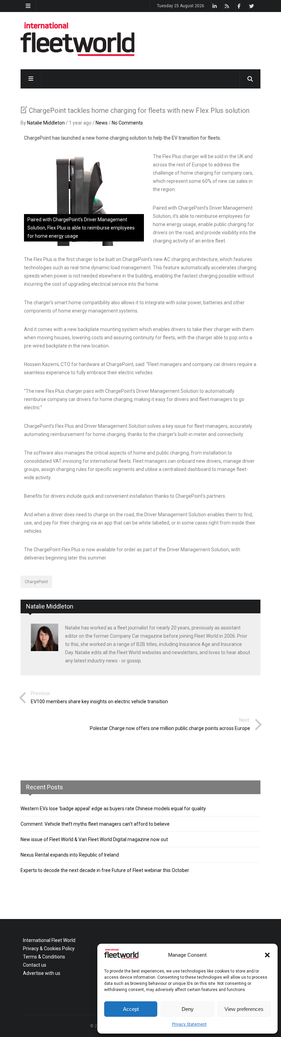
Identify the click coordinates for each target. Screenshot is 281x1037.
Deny (188, 1009)
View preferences (244, 1009)
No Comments (127, 123)
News (102, 123)
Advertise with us (41, 973)
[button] (267, 955)
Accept (131, 1009)
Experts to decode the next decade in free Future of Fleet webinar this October (105, 870)
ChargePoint (36, 581)
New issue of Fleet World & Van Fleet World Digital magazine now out (94, 839)
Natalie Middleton (46, 123)
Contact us (34, 965)
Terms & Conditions (44, 956)
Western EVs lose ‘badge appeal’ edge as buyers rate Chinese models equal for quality (113, 808)
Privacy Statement (189, 1024)
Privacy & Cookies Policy (49, 948)
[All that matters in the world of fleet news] (77, 55)
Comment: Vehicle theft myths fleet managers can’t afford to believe (95, 824)
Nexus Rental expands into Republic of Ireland (70, 855)
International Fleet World (49, 940)
